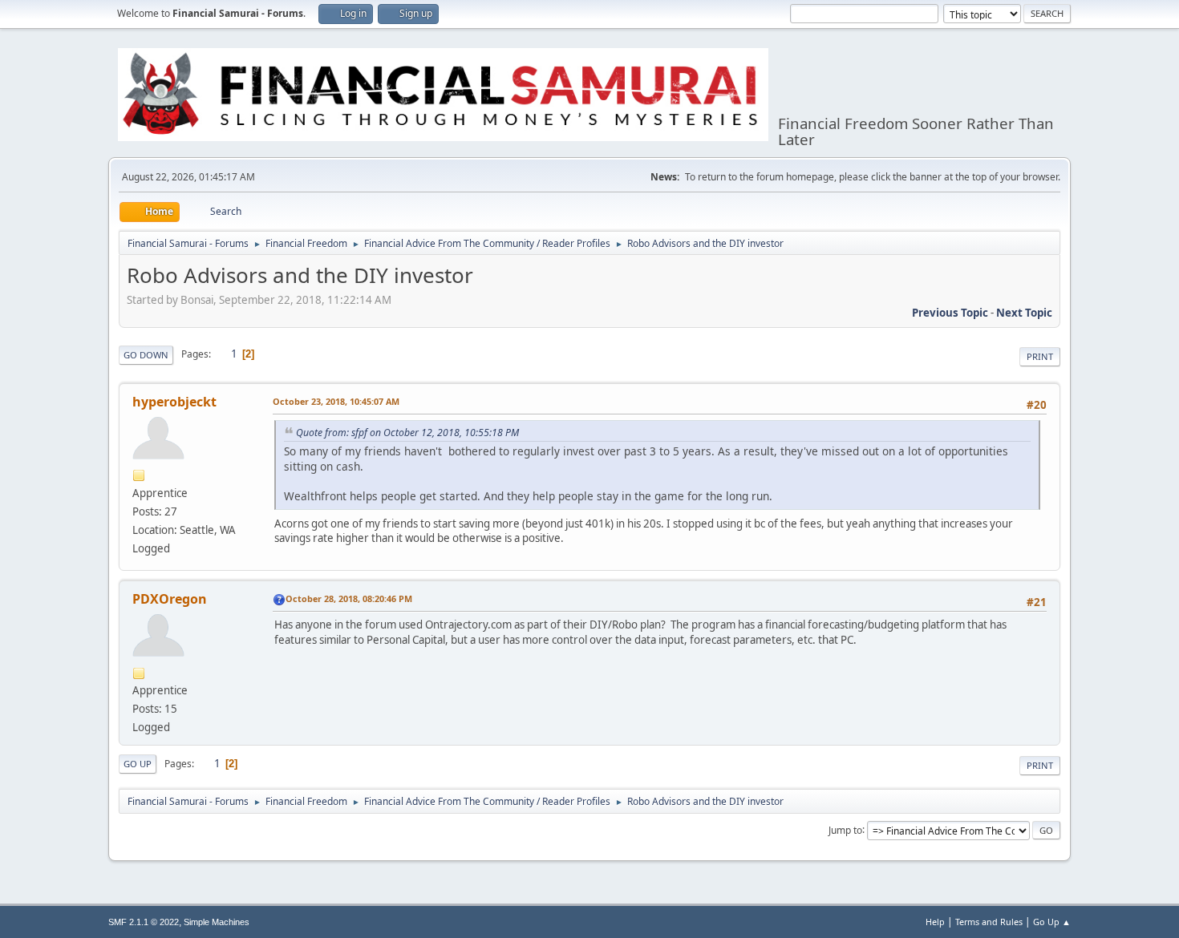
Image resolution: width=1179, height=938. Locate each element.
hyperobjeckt (174, 401)
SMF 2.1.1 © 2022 (143, 922)
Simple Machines (216, 922)
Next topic (1024, 312)
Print (1040, 356)
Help (935, 922)
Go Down (146, 355)
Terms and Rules (989, 922)
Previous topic (950, 312)
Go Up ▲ (1052, 922)
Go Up (138, 764)
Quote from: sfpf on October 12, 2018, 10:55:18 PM (407, 432)
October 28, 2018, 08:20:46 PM (349, 598)
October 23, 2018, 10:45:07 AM (336, 401)
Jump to (845, 829)
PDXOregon (169, 599)
